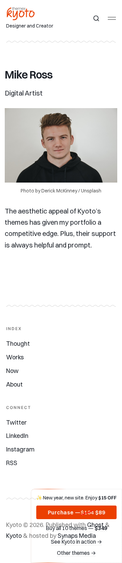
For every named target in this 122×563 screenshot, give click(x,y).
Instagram (20, 449)
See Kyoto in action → (76, 541)
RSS (11, 463)
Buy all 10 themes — (76, 528)
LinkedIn (17, 436)
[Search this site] (96, 18)
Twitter (16, 422)
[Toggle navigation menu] (112, 18)
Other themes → (76, 552)
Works (15, 357)
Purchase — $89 (76, 512)
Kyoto (14, 536)
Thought (18, 343)
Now (12, 371)
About (14, 384)
